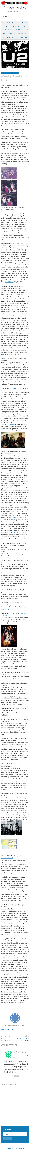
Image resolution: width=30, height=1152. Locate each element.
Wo (19, 34)
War (17, 37)
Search (7, 1139)
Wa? (4, 37)
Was (21, 37)
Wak (8, 37)
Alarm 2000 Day (9, 282)
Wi (15, 34)
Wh (11, 34)
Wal (13, 37)
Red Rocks (13, 388)
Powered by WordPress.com (15, 1148)
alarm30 (16, 73)
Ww (26, 34)
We (7, 34)
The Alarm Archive (15, 7)
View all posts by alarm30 (9, 1029)
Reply (16, 1075)
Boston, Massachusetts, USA (8, 1038)
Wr (22, 34)
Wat (26, 37)
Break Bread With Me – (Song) (23, 1038)
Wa (4, 34)
